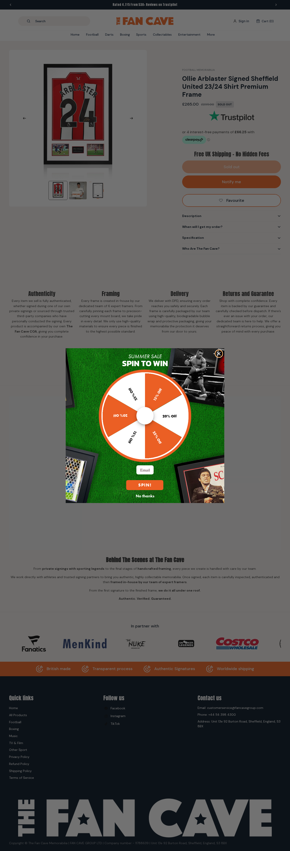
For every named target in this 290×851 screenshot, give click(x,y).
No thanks (145, 496)
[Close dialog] (218, 353)
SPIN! (145, 485)
